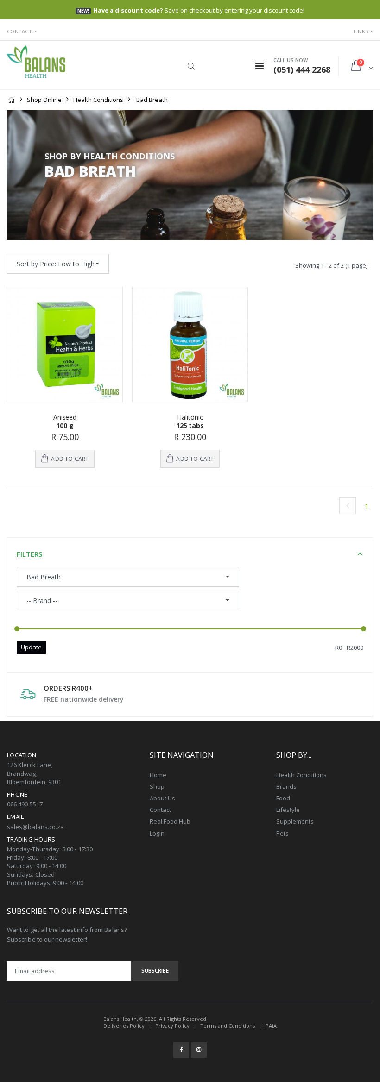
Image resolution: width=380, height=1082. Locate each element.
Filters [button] (29, 554)
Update (31, 647)
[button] (191, 66)
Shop (157, 786)
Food (283, 798)
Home (158, 775)
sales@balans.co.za (35, 827)
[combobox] (58, 264)
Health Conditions (98, 99)
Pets (282, 833)
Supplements (295, 821)
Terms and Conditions (227, 1025)
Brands (286, 786)
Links (361, 31)
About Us (163, 798)
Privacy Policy (172, 1025)
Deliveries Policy (124, 1025)
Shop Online (44, 99)
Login (157, 833)
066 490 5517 (25, 804)
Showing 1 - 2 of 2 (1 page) (331, 265)
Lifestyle (288, 809)
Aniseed (64, 417)
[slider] (16, 628)
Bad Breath (152, 99)
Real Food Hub (170, 821)
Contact (19, 31)
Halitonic (190, 417)
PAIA (271, 1025)
